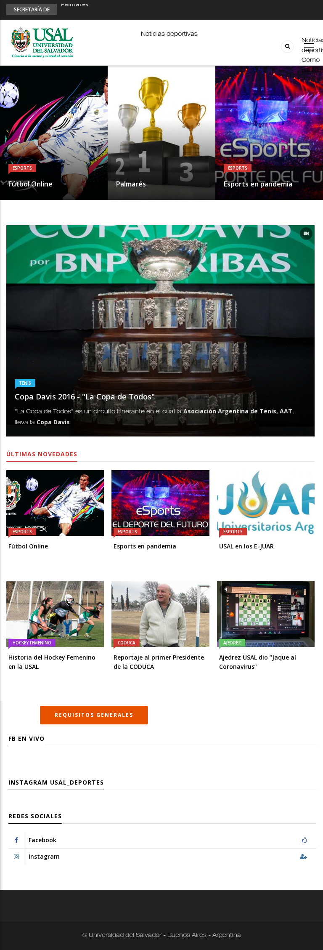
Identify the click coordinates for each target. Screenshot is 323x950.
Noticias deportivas (169, 34)
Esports (22, 168)
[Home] (41, 43)
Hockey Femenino (32, 643)
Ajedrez (232, 643)
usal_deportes (77, 782)
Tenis (25, 383)
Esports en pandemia (92, 9)
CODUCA (126, 643)
